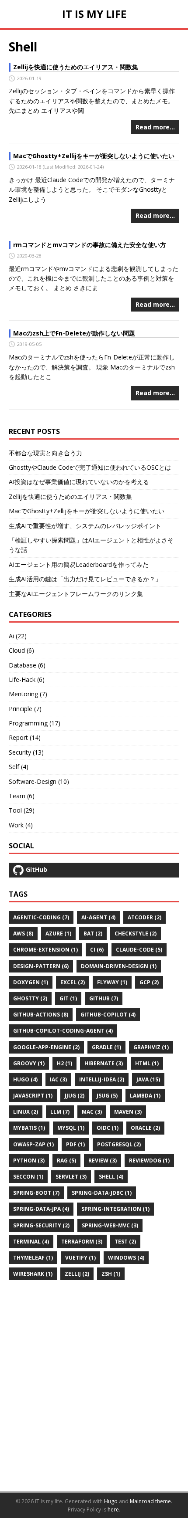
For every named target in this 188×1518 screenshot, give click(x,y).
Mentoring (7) (28, 694)
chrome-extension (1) (45, 949)
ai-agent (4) (98, 917)
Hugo (111, 1501)
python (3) (29, 1160)
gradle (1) (106, 1047)
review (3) (102, 1160)
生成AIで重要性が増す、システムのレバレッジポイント (85, 526)
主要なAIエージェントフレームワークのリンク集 (76, 594)
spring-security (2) (41, 1225)
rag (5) (66, 1160)
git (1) (68, 998)
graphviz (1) (151, 1047)
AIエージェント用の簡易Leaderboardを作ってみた (79, 564)
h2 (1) (64, 1063)
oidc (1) (107, 1128)
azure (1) (58, 933)
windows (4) (126, 1257)
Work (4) (21, 825)
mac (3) (92, 1111)
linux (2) (25, 1111)
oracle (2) (145, 1128)
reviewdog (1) (149, 1160)
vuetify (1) (80, 1257)
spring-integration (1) (115, 1209)
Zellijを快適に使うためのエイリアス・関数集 (75, 67)
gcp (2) (149, 982)
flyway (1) (112, 982)
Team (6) (22, 796)
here (113, 1509)
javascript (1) (32, 1095)
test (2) (125, 1241)
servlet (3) (71, 1176)
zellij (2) (77, 1273)
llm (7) (60, 1111)
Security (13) (26, 752)
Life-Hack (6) (27, 679)
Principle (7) (25, 709)
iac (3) (58, 1079)
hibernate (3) (103, 1063)
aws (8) (23, 933)
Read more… (155, 127)
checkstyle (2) (136, 933)
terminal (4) (31, 1241)
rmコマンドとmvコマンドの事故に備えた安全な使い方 (89, 245)
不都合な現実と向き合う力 (45, 453)
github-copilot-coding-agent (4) (63, 1030)
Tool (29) (22, 810)
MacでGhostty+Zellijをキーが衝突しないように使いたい (93, 156)
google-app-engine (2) (46, 1047)
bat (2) (93, 933)
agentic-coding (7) (41, 917)
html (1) (147, 1063)
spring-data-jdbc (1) (102, 1192)
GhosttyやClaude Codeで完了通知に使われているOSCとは (90, 467)
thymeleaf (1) (33, 1257)
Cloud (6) (21, 650)
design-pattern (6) (41, 966)
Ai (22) (18, 636)
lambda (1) (145, 1095)
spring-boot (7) (36, 1192)
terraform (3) (81, 1241)
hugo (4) (25, 1079)
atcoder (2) (144, 917)
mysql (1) (70, 1128)
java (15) (148, 1079)
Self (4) (18, 766)
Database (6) (27, 665)
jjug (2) (74, 1095)
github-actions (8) (40, 1014)
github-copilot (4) (108, 1014)
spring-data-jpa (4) (41, 1209)
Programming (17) (34, 723)
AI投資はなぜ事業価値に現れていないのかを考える (79, 482)
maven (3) (128, 1111)
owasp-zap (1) (33, 1144)
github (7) (103, 998)
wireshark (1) (32, 1273)
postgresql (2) (119, 1144)
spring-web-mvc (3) (110, 1225)
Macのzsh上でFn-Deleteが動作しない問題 (74, 333)
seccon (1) (28, 1176)
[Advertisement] (94, 1386)
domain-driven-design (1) (119, 966)
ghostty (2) (30, 998)
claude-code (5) (139, 949)
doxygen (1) (30, 982)
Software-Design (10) (39, 781)
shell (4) (111, 1176)
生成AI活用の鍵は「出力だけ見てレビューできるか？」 (85, 579)
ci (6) (97, 949)
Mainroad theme (150, 1501)
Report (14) (25, 737)
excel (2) (72, 982)
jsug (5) (107, 1095)
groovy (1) (29, 1063)
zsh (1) (110, 1273)
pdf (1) (75, 1144)
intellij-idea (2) (101, 1079)
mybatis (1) (29, 1128)
